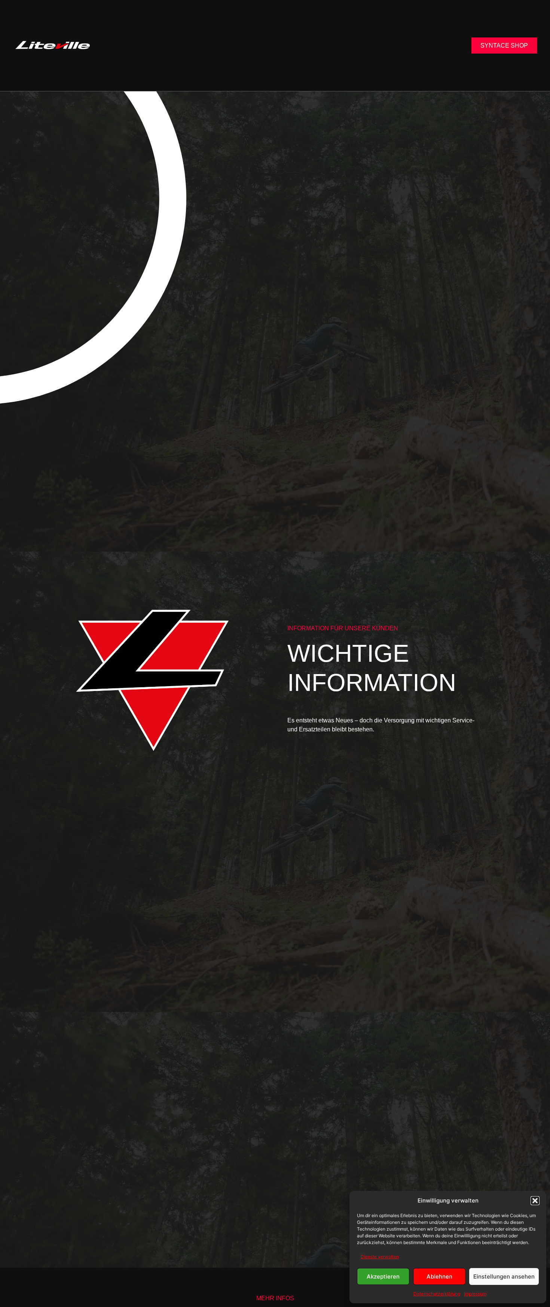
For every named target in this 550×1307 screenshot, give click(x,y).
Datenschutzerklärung (436, 1294)
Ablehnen (439, 1276)
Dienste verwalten (380, 1256)
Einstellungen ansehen (504, 1276)
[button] (535, 1200)
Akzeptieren (383, 1276)
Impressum (475, 1294)
